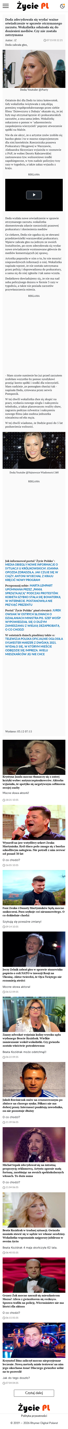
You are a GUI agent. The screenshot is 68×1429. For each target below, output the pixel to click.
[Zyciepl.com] (33, 6)
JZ (15, 40)
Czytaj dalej (34, 1393)
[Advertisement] (34, 334)
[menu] (6, 6)
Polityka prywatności (34, 1416)
